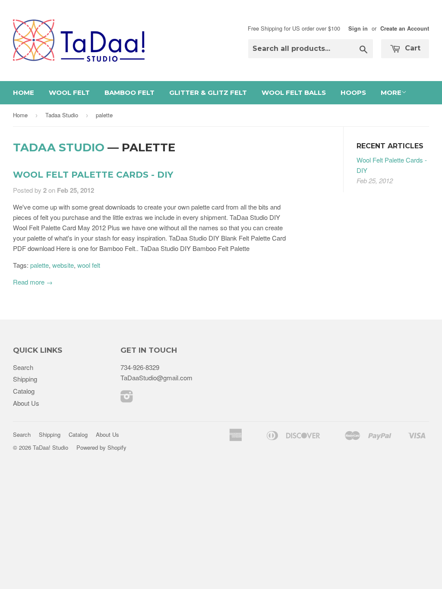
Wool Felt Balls (294, 92)
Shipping (25, 378)
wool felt (88, 264)
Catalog (24, 390)
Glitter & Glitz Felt (208, 92)
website (63, 264)
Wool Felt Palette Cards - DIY (93, 174)
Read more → (33, 281)
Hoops (353, 92)
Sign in (358, 28)
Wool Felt (69, 92)
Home (23, 92)
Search (23, 367)
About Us (26, 402)
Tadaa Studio (61, 115)
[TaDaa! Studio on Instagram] (126, 398)
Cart (411, 48)
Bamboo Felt (129, 92)
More (391, 92)
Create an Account (404, 28)
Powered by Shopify (101, 447)
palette (39, 264)
